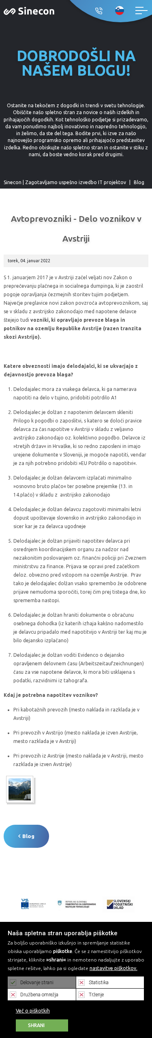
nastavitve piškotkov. (113, 968)
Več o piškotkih (33, 1010)
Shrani (36, 1025)
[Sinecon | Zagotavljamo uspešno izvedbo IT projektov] (29, 10)
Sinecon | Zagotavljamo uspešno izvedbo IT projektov (65, 182)
